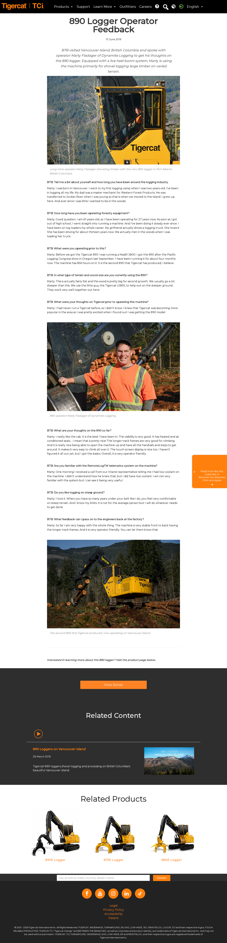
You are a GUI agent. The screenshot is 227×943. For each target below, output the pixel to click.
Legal (114, 905)
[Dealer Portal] (181, 6)
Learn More (102, 7)
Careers (145, 7)
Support (83, 7)
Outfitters (128, 7)
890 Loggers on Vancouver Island (59, 749)
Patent (114, 918)
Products (61, 7)
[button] (166, 7)
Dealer (162, 878)
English (193, 7)
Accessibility (113, 914)
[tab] (38, 734)
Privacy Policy (113, 910)
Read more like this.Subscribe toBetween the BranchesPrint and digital (212, 476)
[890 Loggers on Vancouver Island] (169, 761)
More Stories (113, 685)
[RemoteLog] (173, 6)
